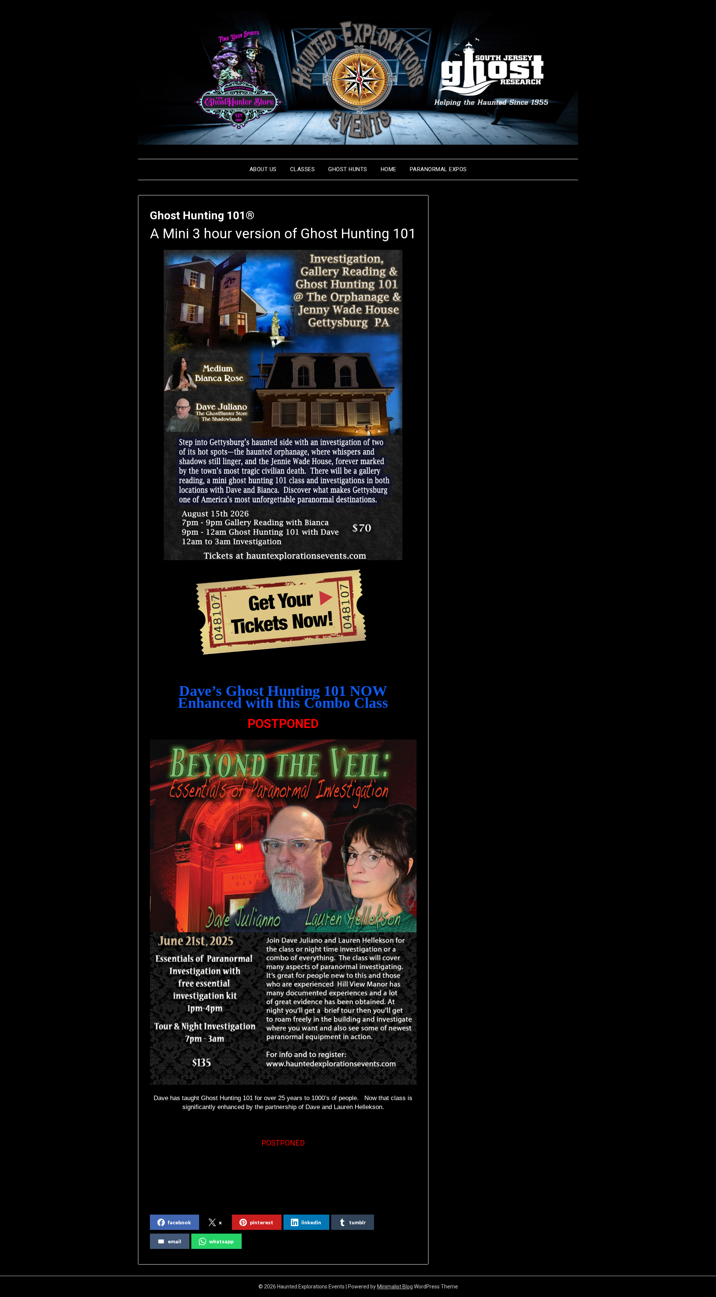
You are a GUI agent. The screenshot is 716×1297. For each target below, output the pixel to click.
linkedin (311, 1222)
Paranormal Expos (438, 169)
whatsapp (221, 1241)
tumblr (357, 1222)
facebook (179, 1222)
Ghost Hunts (347, 169)
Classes (302, 169)
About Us (263, 169)
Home (388, 169)
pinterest (261, 1222)
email (174, 1241)
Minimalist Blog (395, 1287)
